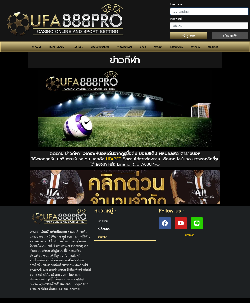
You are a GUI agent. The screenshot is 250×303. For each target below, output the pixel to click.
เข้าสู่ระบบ (188, 35)
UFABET (36, 47)
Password (176, 18)
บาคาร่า (158, 47)
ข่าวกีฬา (102, 236)
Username (176, 4)
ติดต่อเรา (213, 47)
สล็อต (143, 47)
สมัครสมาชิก (230, 35)
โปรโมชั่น (78, 47)
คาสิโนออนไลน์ (124, 47)
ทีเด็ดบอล (104, 229)
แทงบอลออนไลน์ (100, 47)
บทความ (195, 47)
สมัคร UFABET (57, 47)
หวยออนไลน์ (176, 47)
